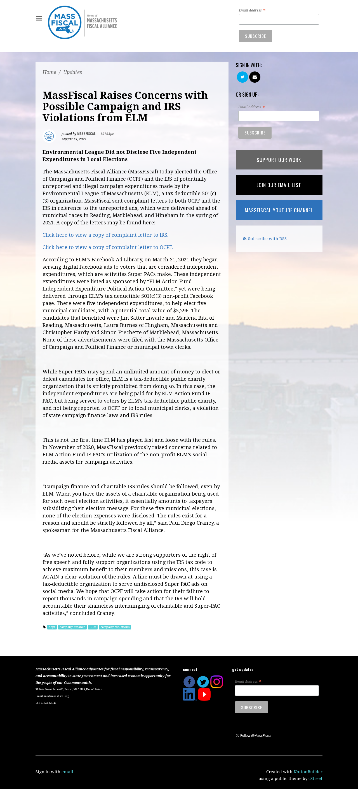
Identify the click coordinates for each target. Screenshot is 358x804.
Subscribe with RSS (267, 238)
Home (49, 72)
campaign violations (115, 627)
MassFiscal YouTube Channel (279, 210)
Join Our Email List (279, 185)
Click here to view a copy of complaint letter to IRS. (105, 235)
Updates (72, 72)
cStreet (315, 778)
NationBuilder (308, 771)
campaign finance (72, 627)
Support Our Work (279, 159)
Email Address (252, 10)
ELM (93, 627)
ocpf (52, 627)
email (67, 771)
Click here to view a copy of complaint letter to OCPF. (108, 247)
